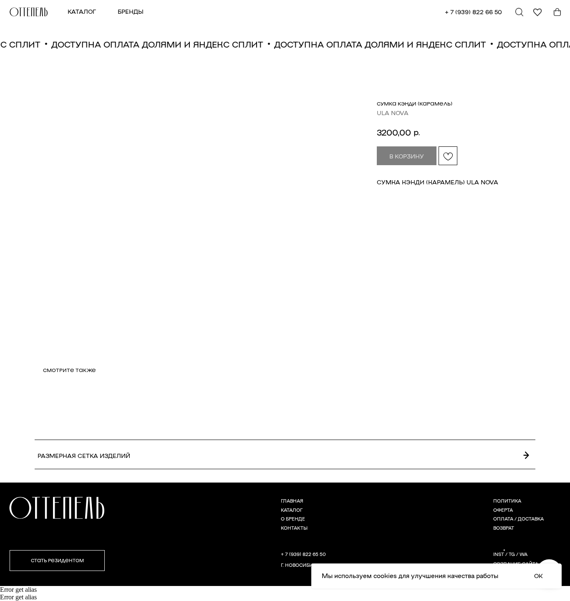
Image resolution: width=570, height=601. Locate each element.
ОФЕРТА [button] (503, 510)
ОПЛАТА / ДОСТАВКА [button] (518, 518)
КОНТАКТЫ (294, 528)
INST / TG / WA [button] (510, 554)
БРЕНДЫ (131, 11)
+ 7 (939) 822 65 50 (303, 554)
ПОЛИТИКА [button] (507, 500)
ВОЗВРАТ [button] (503, 528)
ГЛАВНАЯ (292, 500)
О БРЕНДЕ (293, 518)
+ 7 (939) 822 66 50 (473, 11)
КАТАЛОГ (82, 11)
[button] (57, 560)
